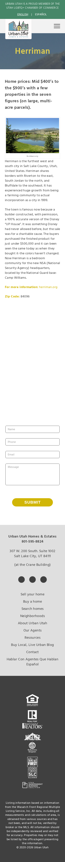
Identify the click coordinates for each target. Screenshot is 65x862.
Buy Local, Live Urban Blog (32, 645)
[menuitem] (55, 26)
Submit (32, 502)
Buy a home (32, 601)
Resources (33, 638)
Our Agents (32, 630)
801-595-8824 (33, 541)
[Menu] (55, 26)
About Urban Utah (32, 623)
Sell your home (33, 594)
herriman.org (48, 287)
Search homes (32, 609)
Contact (32, 652)
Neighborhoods (32, 616)
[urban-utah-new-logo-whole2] (18, 29)
